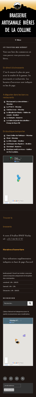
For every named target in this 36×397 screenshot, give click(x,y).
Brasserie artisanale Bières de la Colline (18, 23)
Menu (19, 40)
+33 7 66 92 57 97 (15, 239)
